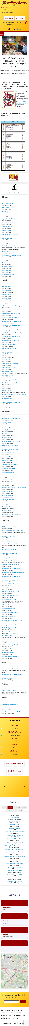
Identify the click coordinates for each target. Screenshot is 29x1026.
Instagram (18, 29)
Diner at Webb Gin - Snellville (8, 453)
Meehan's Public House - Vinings (9, 359)
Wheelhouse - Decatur (6, 406)
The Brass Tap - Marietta (7, 506)
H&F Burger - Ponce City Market (8, 222)
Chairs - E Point (5, 211)
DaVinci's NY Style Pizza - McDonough (10, 215)
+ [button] (3, 956)
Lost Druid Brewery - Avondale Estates (10, 464)
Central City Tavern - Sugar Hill (8, 429)
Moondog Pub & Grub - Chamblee (9, 367)
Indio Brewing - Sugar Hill (7, 226)
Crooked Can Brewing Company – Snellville (11, 441)
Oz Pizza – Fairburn (6, 483)
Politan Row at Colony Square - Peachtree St (11, 255)
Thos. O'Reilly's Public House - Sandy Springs (11, 514)
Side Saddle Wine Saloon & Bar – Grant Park (11, 383)
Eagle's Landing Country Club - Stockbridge (11, 306)
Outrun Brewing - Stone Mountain (9, 616)
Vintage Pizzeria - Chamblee (8, 398)
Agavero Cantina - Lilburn (7, 203)
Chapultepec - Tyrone (6, 437)
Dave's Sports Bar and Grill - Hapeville (10, 445)
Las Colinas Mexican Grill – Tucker (9, 599)
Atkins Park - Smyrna (6, 422)
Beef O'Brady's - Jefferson (7, 302)
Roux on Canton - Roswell (7, 495)
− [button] (3, 958)
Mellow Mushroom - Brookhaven (8, 468)
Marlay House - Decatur (7, 604)
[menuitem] (2, 1010)
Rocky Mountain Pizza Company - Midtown (11, 379)
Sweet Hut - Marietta (6, 390)
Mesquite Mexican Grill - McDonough (10, 612)
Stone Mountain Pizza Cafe (8, 259)
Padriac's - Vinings (6, 251)
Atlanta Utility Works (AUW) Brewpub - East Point (12, 530)
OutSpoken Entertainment (21, 1023)
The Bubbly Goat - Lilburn (7, 635)
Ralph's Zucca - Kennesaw (7, 491)
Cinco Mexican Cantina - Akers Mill (9, 543)
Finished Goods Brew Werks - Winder (9, 553)
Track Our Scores (14, 771)
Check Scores (20, 18)
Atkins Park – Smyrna (6, 290)
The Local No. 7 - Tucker (7, 266)
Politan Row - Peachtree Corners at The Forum (12, 620)
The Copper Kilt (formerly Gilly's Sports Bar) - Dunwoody (14, 394)
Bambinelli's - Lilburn (6, 298)
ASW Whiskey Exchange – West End (9, 526)
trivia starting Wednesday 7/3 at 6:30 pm (21, 103)
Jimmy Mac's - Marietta (7, 230)
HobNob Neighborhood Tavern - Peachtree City (12, 332)
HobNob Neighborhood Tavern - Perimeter (11, 336)
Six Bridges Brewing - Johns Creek (9, 386)
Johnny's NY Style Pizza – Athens (9, 348)
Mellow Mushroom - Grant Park (8, 608)
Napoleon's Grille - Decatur (7, 476)
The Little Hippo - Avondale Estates (9, 262)
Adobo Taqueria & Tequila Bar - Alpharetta (11, 418)
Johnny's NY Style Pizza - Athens (9, 587)
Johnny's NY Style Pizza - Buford (9, 238)
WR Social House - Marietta (8, 274)
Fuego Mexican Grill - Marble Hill (8, 219)
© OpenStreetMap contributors (22, 987)
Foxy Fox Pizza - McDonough (8, 456)
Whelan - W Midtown (6, 270)
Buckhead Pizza (5, 540)
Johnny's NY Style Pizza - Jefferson (9, 460)
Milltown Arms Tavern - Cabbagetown (10, 363)
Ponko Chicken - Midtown (7, 375)
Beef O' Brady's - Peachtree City (9, 536)
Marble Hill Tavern (5, 356)
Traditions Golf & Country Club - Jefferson (11, 645)
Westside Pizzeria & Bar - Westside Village (11, 402)
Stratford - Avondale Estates (8, 499)
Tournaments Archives (14, 764)
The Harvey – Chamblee (7, 510)
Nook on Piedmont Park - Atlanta (9, 480)
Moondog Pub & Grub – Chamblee (9, 245)
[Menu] (14, 34)
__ (13, 27)
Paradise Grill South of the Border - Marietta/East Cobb (14, 487)
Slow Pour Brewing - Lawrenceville (9, 628)
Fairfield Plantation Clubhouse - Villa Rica (11, 313)
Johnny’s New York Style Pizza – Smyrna (10, 591)
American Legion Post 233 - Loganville (10, 668)
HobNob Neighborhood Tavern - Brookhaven (11, 325)
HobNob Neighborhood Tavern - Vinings (10, 340)
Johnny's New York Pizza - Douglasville (10, 234)
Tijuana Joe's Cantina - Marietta (9, 641)
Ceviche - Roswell (5, 207)
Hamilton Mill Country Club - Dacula (9, 560)
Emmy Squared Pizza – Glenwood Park (10, 309)
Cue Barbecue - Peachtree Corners (9, 549)
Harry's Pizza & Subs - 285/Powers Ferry (10, 317)
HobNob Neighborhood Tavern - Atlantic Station (12, 321)
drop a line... (22, 75)
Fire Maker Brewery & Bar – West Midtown (11, 557)
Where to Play (9, 18)
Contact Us (5, 923)
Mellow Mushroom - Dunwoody (8, 472)
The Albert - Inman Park (7, 503)
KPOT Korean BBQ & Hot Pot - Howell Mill (10, 242)
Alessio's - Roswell (6, 286)
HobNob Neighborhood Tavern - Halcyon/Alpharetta (13, 329)
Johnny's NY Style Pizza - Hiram (9, 344)
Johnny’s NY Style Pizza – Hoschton (10, 352)
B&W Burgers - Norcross (7, 294)
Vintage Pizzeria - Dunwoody (8, 652)
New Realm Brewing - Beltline (8, 371)
